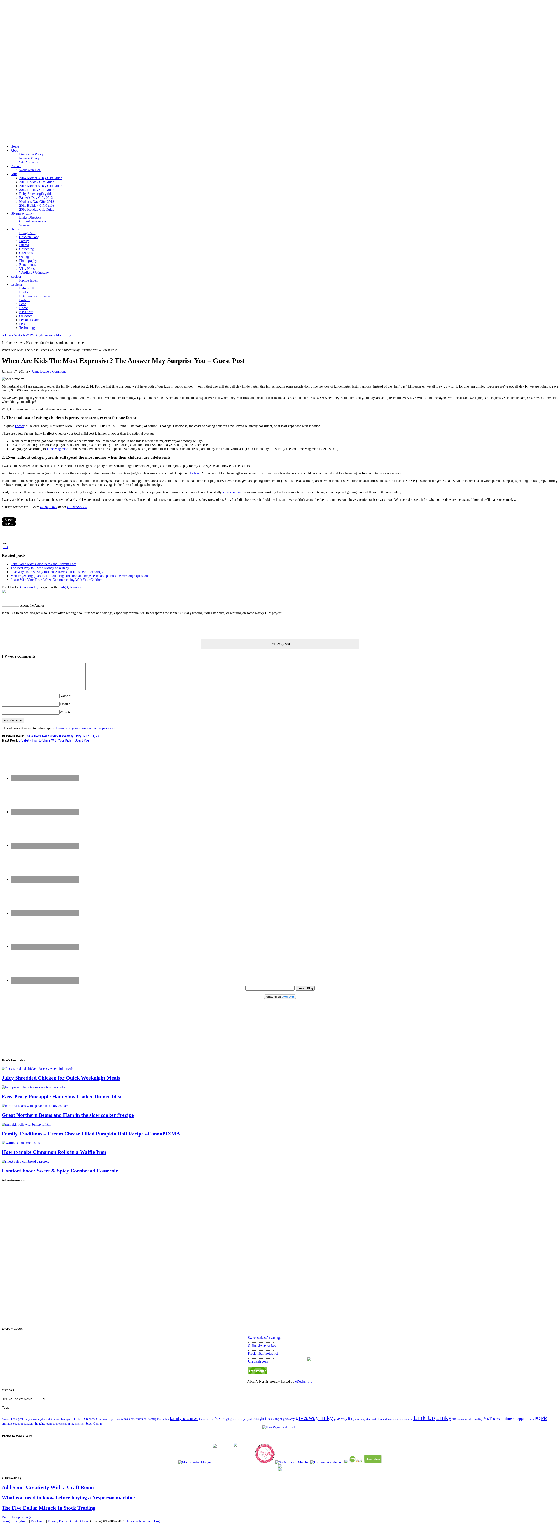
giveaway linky (314, 1417)
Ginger (277, 1419)
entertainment (139, 1419)
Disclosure (38, 1521)
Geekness (26, 253)
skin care (79, 1423)
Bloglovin (21, 1521)
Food (22, 304)
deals (127, 1419)
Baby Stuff (26, 288)
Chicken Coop (29, 237)
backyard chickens (72, 1419)
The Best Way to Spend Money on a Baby (39, 568)
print (5, 547)
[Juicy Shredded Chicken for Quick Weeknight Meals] (37, 1068)
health (374, 1419)
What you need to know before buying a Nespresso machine (68, 1497)
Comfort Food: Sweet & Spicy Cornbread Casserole (60, 1171)
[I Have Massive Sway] (346, 1462)
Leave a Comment (53, 371)
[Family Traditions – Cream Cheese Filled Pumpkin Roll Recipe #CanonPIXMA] (26, 1124)
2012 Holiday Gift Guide (36, 190)
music (496, 1419)
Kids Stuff (26, 312)
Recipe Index (28, 280)
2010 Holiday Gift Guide (36, 209)
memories (462, 1419)
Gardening (26, 249)
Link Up (424, 1417)
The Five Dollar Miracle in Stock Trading (48, 1508)
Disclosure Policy (31, 154)
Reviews (16, 284)
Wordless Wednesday (34, 272)
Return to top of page (16, 1517)
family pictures (184, 1418)
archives (7, 1399)
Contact (15, 166)
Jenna (35, 371)
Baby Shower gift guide (35, 194)
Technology (27, 328)
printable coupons (12, 1423)
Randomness (28, 264)
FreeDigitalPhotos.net (263, 1353)
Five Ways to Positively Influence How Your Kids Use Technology (56, 572)
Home (14, 146)
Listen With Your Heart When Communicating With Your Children (56, 580)
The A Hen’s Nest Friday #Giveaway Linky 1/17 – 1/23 (62, 736)
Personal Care (28, 320)
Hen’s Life (17, 229)
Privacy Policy (29, 158)
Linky (444, 1417)
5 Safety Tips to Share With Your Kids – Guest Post (55, 740)
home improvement (403, 1419)
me (454, 1419)
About (14, 150)
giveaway (289, 1419)
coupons (112, 1419)
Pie (544, 1418)
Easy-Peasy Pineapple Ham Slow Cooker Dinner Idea (61, 1096)
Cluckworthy (29, 587)
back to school (53, 1419)
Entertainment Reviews (35, 296)
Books (23, 292)
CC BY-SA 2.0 (77, 507)
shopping (69, 1423)
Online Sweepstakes (262, 1345)
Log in (158, 1521)
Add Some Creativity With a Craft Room (48, 1487)
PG (537, 1418)
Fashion (24, 300)
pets (532, 1419)
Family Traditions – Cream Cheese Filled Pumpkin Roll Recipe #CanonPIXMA (91, 1134)
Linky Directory (30, 217)
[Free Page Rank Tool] (278, 1427)
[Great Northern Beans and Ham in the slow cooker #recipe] (35, 1106)
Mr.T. (487, 1418)
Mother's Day (475, 1419)
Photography (28, 261)
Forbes (19, 426)
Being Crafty (28, 233)
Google (7, 1521)
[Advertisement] (280, 67)
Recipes (15, 276)
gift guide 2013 (251, 1419)
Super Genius (93, 1423)
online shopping (515, 1418)
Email (64, 704)
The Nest (194, 473)
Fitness (24, 245)
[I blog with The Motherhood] (243, 1462)
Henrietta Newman (138, 1521)
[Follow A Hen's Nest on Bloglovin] (280, 998)
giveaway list (343, 1419)
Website (65, 712)
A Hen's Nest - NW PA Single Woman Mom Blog (36, 335)
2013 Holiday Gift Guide (36, 182)
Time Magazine (57, 449)
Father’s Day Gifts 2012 (36, 197)
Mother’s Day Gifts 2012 (36, 201)
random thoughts (34, 1423)
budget (63, 587)
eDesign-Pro (303, 1381)
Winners (25, 225)
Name (64, 696)
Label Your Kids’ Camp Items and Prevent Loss (43, 564)
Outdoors (25, 316)
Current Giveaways (32, 221)
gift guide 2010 (234, 1419)
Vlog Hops (27, 268)
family (152, 1419)
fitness (201, 1419)
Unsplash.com (258, 1361)
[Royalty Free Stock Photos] (257, 1373)
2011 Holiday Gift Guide (36, 205)
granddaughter (361, 1419)
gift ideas (265, 1419)
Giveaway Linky (22, 213)
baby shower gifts (34, 1419)
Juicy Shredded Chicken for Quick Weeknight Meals (61, 1078)
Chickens (89, 1419)
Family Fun (163, 1419)
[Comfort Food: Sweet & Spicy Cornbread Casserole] (25, 1161)
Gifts (13, 174)
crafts (120, 1419)
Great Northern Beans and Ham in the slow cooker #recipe (68, 1115)
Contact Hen (79, 1521)
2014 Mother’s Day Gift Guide (40, 178)
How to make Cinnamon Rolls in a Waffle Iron (54, 1152)
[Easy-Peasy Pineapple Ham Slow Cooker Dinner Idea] (34, 1087)
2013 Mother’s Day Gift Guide (40, 186)
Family (24, 241)
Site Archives (28, 162)
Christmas (101, 1419)
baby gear (17, 1419)
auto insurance (233, 492)
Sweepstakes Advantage (264, 1338)
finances (75, 587)
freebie (210, 1419)
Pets (22, 324)
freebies (220, 1419)
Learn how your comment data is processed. (86, 728)
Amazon (6, 1419)
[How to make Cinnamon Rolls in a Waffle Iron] (21, 1143)
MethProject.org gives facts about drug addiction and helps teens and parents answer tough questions (79, 576)
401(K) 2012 (48, 507)
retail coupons (54, 1423)
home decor (385, 1419)
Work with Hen (30, 170)
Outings (24, 257)
